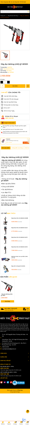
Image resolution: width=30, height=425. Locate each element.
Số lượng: (2, 79)
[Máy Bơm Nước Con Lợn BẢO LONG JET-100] (5, 259)
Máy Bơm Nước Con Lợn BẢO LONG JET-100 (19, 257)
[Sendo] (11, 382)
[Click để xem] (15, 35)
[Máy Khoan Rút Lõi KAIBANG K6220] (5, 230)
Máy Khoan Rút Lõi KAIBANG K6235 (19, 237)
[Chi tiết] (28, 139)
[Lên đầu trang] (27, 416)
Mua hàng (7, 301)
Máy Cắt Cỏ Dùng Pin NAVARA (18, 266)
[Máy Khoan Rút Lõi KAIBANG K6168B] (5, 220)
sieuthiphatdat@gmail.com (9, 349)
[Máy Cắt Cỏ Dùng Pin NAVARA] (5, 268)
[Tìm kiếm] (28, 12)
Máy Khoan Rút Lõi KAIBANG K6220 (19, 227)
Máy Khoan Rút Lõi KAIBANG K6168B (19, 218)
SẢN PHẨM (8, 277)
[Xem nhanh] (13, 285)
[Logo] (15, 7)
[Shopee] (1, 382)
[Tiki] (8, 382)
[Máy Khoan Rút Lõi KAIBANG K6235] (5, 240)
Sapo (18, 392)
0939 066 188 (4, 374)
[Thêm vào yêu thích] (28, 86)
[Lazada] (5, 382)
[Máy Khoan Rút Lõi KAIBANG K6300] (5, 249)
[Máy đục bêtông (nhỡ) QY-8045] (7, 286)
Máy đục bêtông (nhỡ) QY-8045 (6, 294)
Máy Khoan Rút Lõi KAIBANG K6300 (19, 247)
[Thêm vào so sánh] (13, 283)
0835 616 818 (9, 118)
